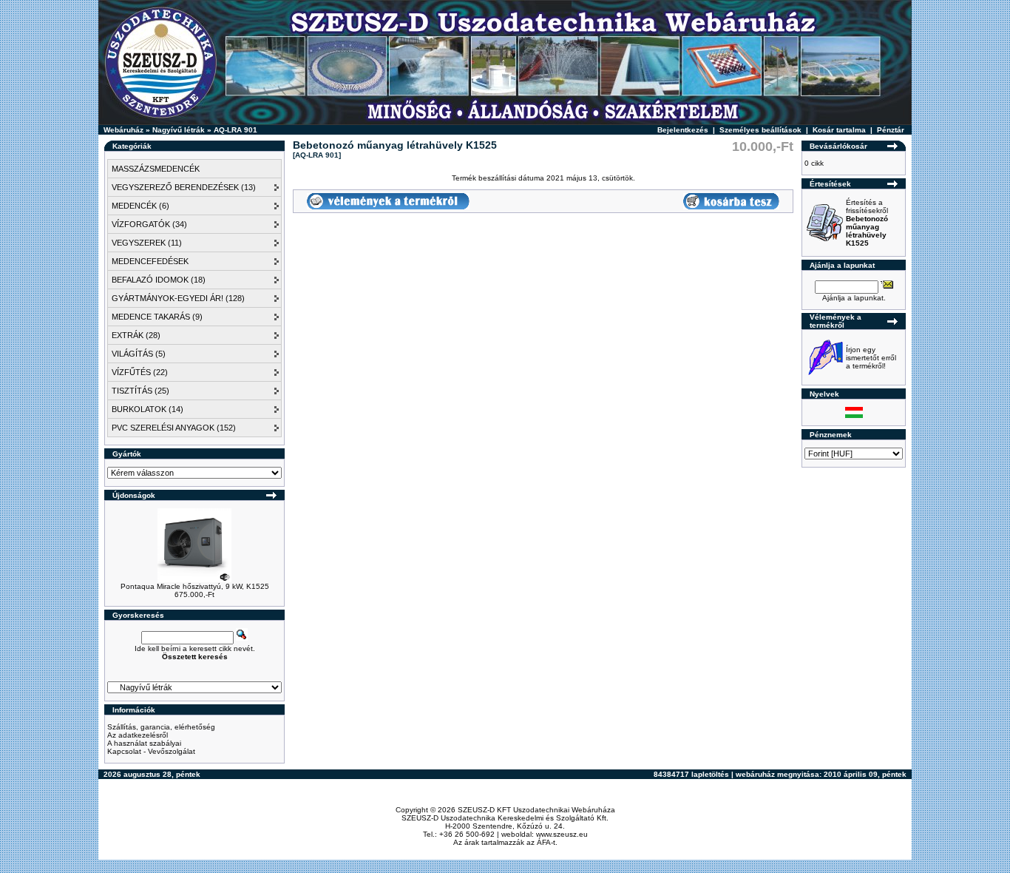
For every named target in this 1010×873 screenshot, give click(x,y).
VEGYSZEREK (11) (147, 242)
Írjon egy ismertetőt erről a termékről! (871, 358)
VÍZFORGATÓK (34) (149, 224)
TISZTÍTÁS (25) (140, 390)
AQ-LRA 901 (235, 130)
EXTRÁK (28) (136, 335)
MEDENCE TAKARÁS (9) (157, 316)
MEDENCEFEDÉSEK (150, 261)
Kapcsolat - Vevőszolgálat (151, 751)
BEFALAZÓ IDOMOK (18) (159, 279)
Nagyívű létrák (178, 130)
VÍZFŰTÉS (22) (140, 372)
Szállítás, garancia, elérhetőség (161, 727)
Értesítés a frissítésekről (867, 222)
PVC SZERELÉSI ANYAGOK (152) (174, 427)
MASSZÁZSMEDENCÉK (156, 168)
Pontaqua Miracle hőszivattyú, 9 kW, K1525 (195, 586)
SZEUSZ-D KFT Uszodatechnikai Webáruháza (536, 810)
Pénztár (890, 130)
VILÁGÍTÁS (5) (139, 353)
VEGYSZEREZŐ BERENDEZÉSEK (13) (184, 187)
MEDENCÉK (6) (140, 205)
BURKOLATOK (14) (147, 409)
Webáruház (123, 130)
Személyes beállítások (760, 130)
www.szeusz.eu (562, 834)
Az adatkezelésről (137, 735)
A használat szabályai (144, 743)
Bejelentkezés (682, 130)
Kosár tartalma (839, 130)
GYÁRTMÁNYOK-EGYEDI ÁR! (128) (178, 298)
